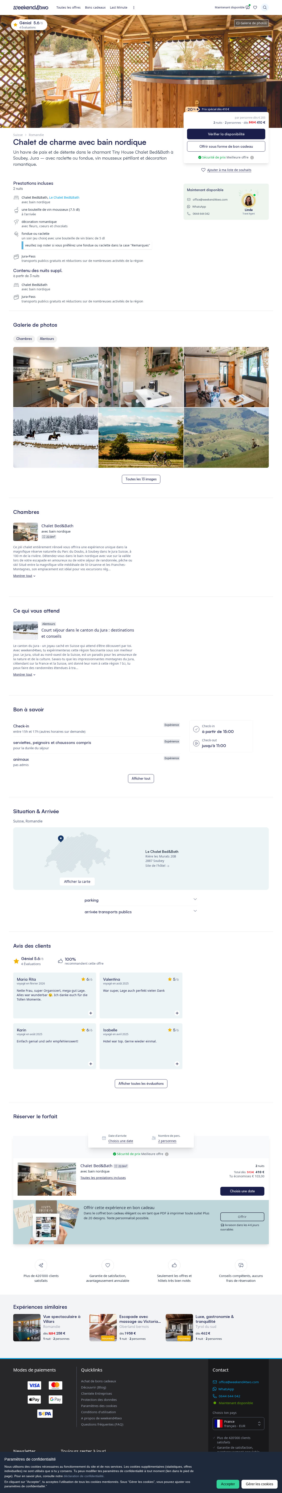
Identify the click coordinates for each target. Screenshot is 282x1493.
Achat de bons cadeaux (98, 1381)
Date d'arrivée (117, 1136)
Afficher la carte (77, 881)
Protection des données (99, 1399)
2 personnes (167, 1141)
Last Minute (118, 7)
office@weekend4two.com (210, 199)
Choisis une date (120, 1141)
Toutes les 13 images (141, 479)
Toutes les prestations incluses (103, 1178)
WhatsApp (199, 207)
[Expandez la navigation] (135, 8)
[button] (47, 1179)
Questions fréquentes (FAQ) (102, 1424)
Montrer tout (22, 576)
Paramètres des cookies (99, 1406)
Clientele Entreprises (96, 1393)
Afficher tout (141, 778)
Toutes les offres (68, 7)
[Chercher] (265, 7)
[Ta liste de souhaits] (255, 7)
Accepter (228, 1484)
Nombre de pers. (169, 1136)
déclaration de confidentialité (84, 1476)
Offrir (242, 1217)
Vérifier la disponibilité (226, 134)
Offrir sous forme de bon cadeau (226, 146)
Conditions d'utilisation (98, 1412)
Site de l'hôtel (155, 865)
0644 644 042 (201, 214)
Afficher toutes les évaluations (141, 1083)
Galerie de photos (254, 23)
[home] (30, 7)
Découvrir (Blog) (93, 1387)
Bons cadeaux (95, 7)
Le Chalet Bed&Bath (64, 197)
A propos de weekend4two (101, 1418)
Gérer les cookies (259, 1484)
